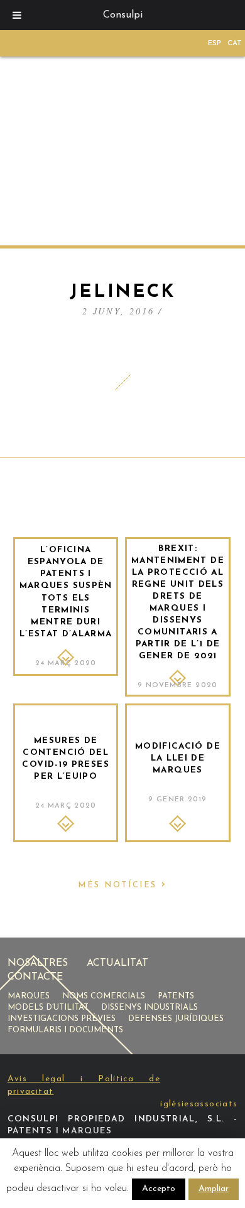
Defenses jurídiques (176, 1019)
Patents (176, 996)
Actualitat (117, 963)
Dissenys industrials (149, 1007)
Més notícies (122, 885)
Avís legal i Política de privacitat (84, 1085)
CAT (234, 43)
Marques (29, 996)
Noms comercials (103, 996)
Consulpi (123, 15)
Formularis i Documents (65, 1030)
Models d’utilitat (48, 1007)
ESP (214, 43)
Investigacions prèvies (62, 1019)
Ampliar (214, 1189)
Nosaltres (38, 963)
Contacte (35, 977)
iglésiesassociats (198, 1104)
